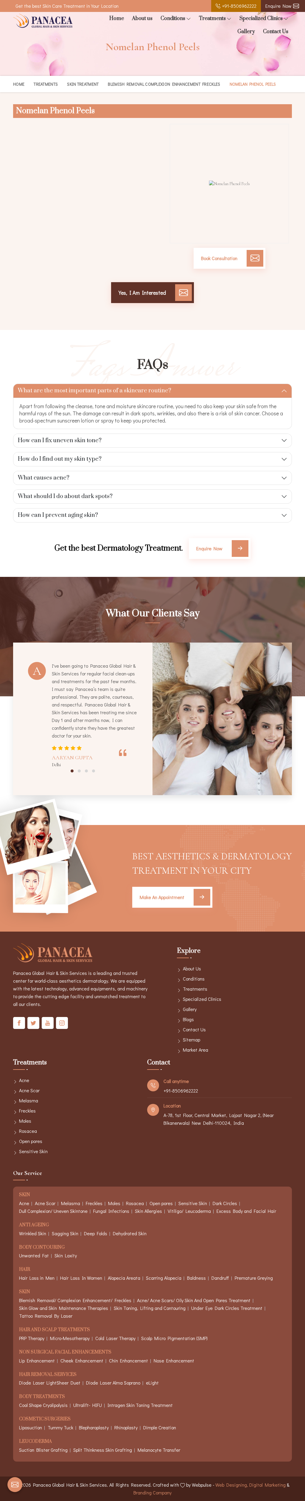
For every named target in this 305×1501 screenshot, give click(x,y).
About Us (192, 968)
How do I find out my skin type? (60, 459)
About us (142, 18)
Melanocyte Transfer (159, 1450)
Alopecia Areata (124, 1278)
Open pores (30, 1141)
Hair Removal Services (48, 1374)
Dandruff (220, 1278)
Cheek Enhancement (81, 1360)
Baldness (196, 1278)
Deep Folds (95, 1233)
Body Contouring (42, 1247)
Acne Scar (29, 1090)
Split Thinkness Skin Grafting (102, 1450)
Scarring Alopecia (163, 1278)
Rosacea (28, 1131)
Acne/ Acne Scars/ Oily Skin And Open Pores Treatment (193, 1300)
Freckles (27, 1110)
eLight (152, 1382)
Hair (24, 1269)
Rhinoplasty (126, 1427)
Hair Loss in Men (37, 1278)
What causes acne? (43, 478)
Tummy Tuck (60, 1427)
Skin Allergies (148, 1211)
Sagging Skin (65, 1233)
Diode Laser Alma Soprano (113, 1382)
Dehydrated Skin (130, 1233)
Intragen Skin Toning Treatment (140, 1405)
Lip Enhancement (37, 1360)
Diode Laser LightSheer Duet (49, 1382)
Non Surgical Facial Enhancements (65, 1352)
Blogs (188, 1019)
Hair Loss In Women (81, 1278)
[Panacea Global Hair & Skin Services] (43, 21)
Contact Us (275, 31)
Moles (25, 1121)
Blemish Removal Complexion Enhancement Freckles (164, 84)
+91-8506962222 (239, 6)
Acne (24, 1080)
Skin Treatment (83, 84)
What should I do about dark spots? (65, 496)
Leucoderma (35, 1441)
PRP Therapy (31, 1338)
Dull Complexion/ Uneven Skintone (53, 1211)
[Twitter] (33, 1023)
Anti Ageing (34, 1225)
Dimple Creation (159, 1427)
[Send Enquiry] (14, 1484)
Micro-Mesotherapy (70, 1338)
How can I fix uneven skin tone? (60, 440)
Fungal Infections (111, 1211)
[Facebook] (19, 1023)
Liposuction (30, 1427)
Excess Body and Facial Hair (246, 1211)
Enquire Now (278, 6)
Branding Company (152, 1492)
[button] (72, 771)
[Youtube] (48, 1023)
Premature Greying (254, 1278)
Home (116, 18)
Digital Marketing (267, 1485)
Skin (24, 1195)
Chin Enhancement (128, 1360)
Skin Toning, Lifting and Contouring (150, 1308)
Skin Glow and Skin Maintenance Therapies (63, 1308)
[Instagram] (62, 1023)
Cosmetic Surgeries (45, 1419)
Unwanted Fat (34, 1255)
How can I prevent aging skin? (58, 515)
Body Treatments (42, 1396)
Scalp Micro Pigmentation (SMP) (174, 1338)
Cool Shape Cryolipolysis (43, 1405)
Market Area (195, 1050)
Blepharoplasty (94, 1427)
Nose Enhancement (174, 1360)
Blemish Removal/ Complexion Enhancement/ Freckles (75, 1300)
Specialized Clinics (261, 18)
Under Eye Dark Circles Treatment (226, 1308)
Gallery (246, 31)
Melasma (28, 1100)
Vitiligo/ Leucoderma (189, 1211)
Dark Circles (225, 1203)
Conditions (173, 18)
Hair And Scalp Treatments (54, 1330)
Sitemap (191, 1039)
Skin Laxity (66, 1255)
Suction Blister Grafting (43, 1450)
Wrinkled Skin (32, 1233)
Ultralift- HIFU (87, 1405)
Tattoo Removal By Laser (45, 1316)
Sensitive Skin (33, 1151)
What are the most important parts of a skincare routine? (94, 390)
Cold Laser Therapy (115, 1338)
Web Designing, (231, 1485)
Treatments (212, 18)
